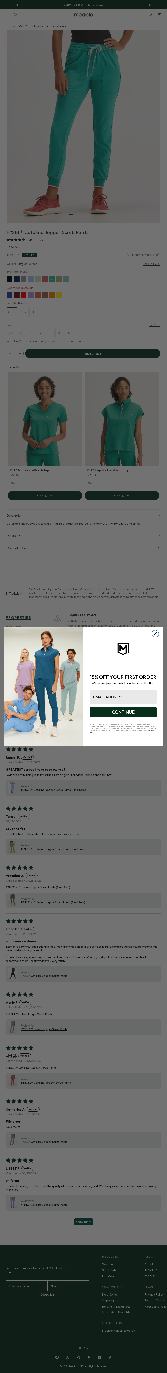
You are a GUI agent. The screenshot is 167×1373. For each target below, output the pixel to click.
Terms (92, 732)
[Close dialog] (155, 633)
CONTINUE (123, 712)
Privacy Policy (148, 730)
